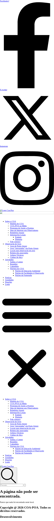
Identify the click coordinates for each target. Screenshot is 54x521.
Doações (8, 282)
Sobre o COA (10, 221)
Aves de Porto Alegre (18, 246)
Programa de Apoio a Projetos (22, 228)
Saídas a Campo (16, 262)
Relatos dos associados (19, 253)
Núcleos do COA (17, 269)
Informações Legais (18, 235)
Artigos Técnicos (17, 255)
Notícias (8, 278)
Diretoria (18, 239)
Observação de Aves (13, 244)
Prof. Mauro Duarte (34, 516)
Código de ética (16, 257)
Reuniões (13, 264)
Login (7, 284)
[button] (27, 342)
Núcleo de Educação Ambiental (27, 271)
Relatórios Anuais (17, 233)
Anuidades (9, 280)
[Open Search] (8, 476)
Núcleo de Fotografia (23, 275)
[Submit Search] (25, 485)
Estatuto (18, 237)
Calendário (14, 266)
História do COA (17, 224)
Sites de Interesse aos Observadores (24, 230)
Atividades (9, 260)
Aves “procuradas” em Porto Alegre (24, 248)
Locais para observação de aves (22, 251)
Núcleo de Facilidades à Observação (29, 273)
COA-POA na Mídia (18, 226)
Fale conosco (15, 242)
